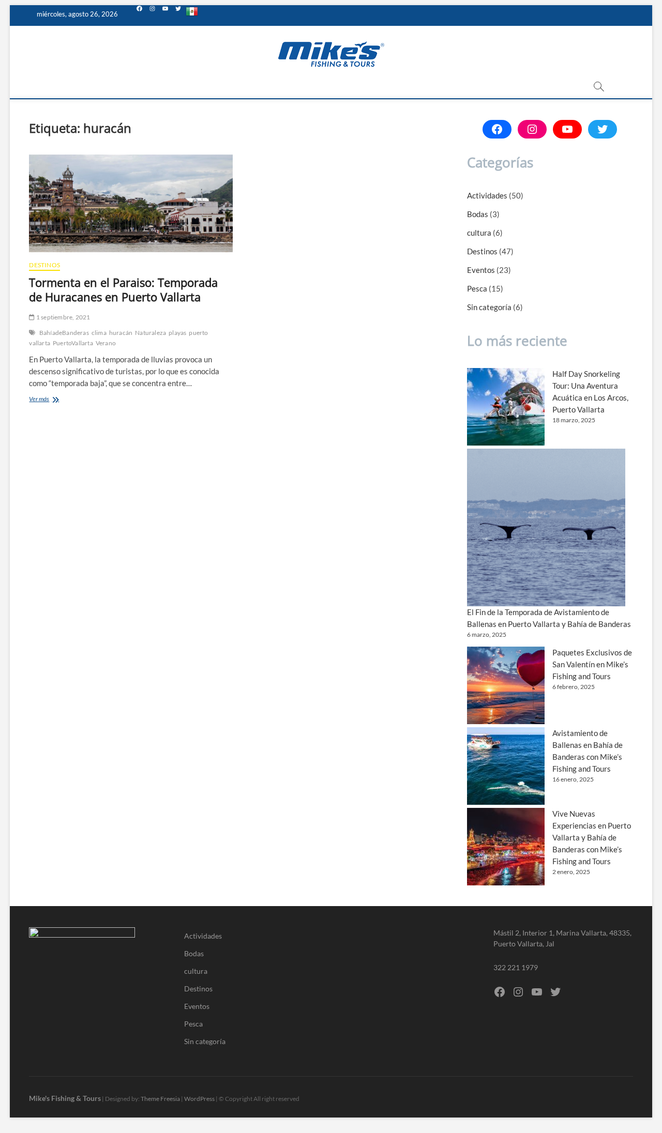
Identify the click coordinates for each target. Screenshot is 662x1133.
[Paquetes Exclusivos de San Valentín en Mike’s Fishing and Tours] (506, 685)
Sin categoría (489, 307)
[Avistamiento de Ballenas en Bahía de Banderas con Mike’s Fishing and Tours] (506, 766)
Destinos (44, 265)
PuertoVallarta (73, 343)
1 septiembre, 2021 (62, 317)
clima (99, 332)
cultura (479, 232)
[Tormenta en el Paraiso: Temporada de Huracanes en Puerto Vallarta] (130, 203)
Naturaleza (150, 332)
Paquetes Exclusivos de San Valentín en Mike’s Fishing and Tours (592, 664)
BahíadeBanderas (64, 332)
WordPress (199, 1099)
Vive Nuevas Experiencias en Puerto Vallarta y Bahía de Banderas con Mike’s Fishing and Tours (591, 837)
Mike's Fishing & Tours (65, 1098)
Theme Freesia (160, 1099)
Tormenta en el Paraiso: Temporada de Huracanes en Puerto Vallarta (123, 289)
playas (177, 332)
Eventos (481, 269)
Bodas (477, 214)
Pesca (477, 288)
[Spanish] (192, 15)
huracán (120, 332)
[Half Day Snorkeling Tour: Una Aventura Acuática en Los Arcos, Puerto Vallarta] (506, 407)
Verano (106, 343)
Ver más (53, 399)
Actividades (487, 195)
